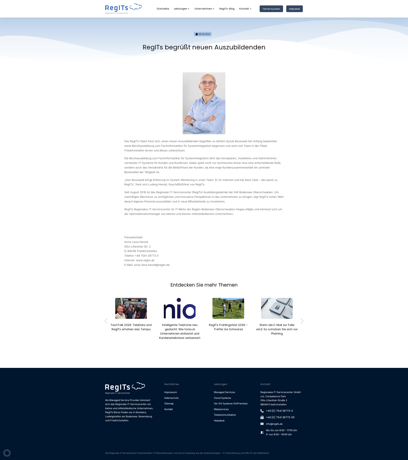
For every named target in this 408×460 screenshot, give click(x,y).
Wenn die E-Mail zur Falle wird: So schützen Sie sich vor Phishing (277, 329)
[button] (106, 321)
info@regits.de (274, 423)
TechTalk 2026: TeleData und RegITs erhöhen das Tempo (131, 327)
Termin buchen (271, 9)
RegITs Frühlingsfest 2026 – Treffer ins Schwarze (228, 327)
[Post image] (131, 308)
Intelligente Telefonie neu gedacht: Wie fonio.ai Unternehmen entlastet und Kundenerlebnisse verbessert (179, 331)
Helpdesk (294, 9)
